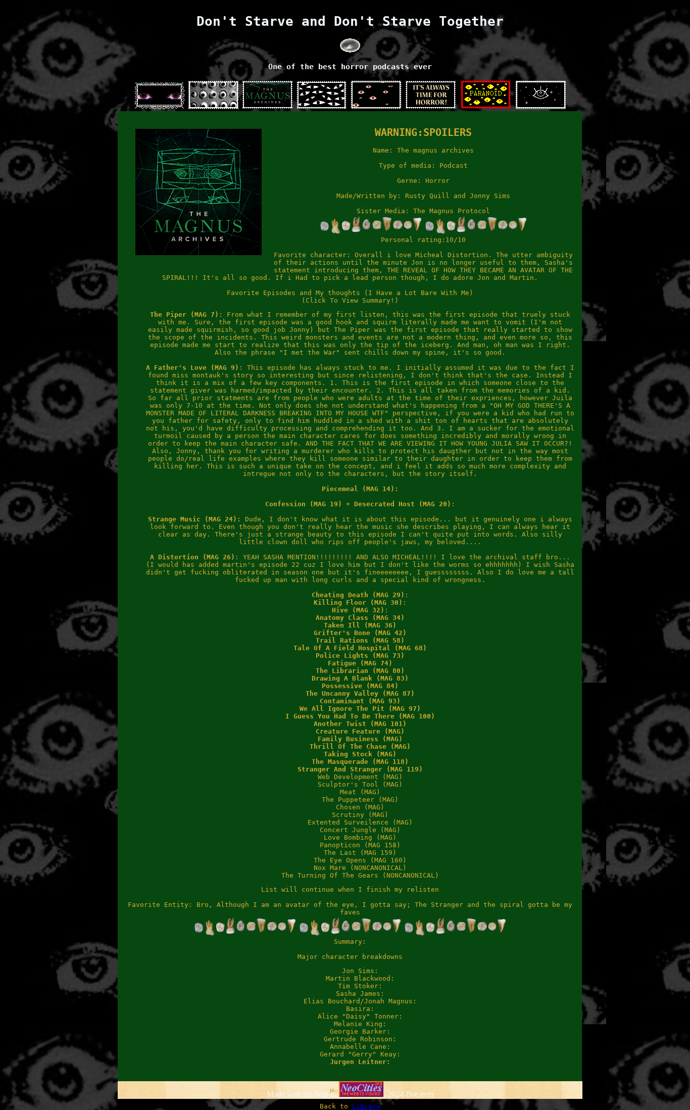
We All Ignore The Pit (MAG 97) (360, 708)
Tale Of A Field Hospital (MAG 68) (360, 648)
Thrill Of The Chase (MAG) (360, 746)
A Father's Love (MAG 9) (192, 367)
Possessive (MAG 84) (360, 686)
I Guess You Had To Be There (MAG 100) (360, 716)
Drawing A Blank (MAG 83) (360, 678)
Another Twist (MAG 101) (360, 724)
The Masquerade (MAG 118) (360, 761)
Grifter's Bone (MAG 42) (360, 633)
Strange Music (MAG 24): (194, 519)
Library (366, 1106)
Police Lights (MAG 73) (360, 655)
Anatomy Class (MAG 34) (360, 617)
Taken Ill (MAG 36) (360, 625)
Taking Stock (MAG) (360, 754)
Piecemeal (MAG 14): (360, 489)
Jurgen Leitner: (360, 1062)
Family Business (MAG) (360, 739)
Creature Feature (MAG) (360, 731)
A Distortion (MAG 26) (192, 557)
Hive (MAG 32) (358, 610)
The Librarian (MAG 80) (360, 670)
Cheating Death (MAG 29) (358, 595)
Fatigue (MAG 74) (360, 663)
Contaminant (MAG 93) (360, 701)
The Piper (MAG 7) (184, 314)
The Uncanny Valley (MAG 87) (360, 693)
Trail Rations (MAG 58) (360, 640)
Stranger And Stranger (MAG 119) (360, 769)
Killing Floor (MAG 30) (358, 602)
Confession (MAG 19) (303, 504)
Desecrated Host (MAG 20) (402, 504)
